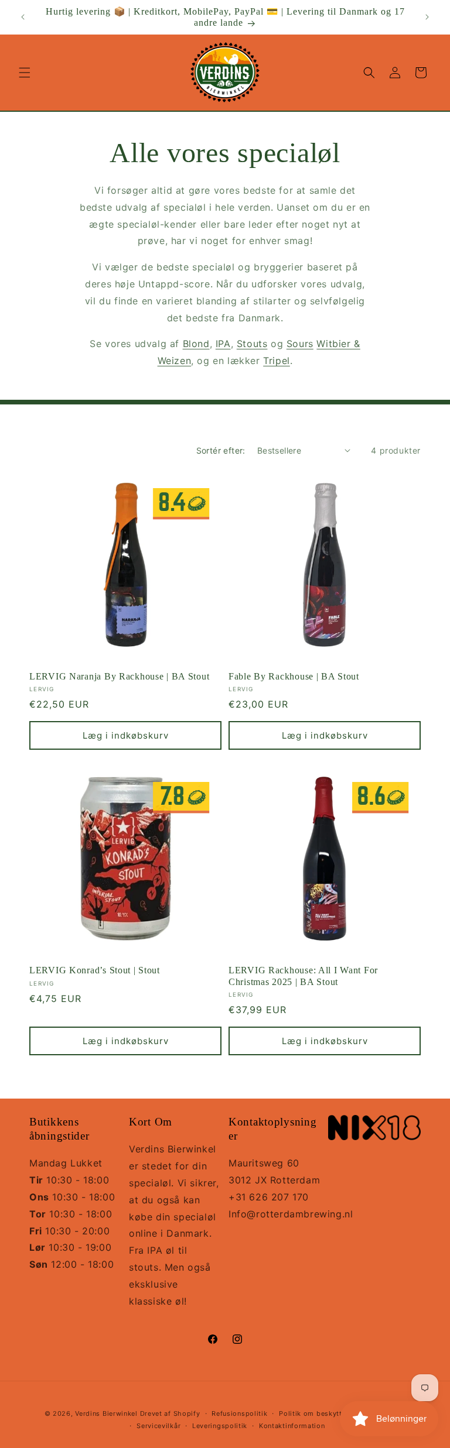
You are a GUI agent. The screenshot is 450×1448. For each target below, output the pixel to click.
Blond (196, 343)
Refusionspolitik (239, 1413)
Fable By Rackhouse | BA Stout (294, 676)
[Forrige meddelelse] (23, 17)
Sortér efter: (221, 450)
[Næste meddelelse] (427, 17)
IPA (223, 343)
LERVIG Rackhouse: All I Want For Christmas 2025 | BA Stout (303, 975)
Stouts (252, 343)
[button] (25, 72)
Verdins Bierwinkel (106, 1413)
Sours (300, 343)
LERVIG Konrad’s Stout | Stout (94, 970)
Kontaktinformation (292, 1426)
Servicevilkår (158, 1426)
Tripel (276, 360)
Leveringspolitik (219, 1426)
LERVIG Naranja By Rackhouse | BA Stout (119, 676)
